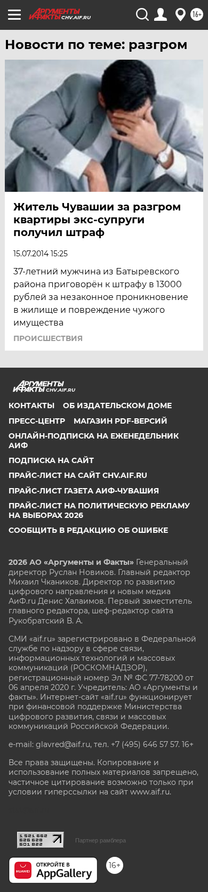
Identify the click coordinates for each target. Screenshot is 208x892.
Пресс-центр (37, 421)
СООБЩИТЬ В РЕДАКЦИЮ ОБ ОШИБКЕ (88, 530)
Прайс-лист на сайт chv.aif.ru (78, 475)
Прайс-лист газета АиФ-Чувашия (84, 491)
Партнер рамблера (100, 840)
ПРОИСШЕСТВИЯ (48, 338)
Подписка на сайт (51, 460)
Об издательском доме (117, 405)
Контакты (31, 405)
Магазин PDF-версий (120, 421)
